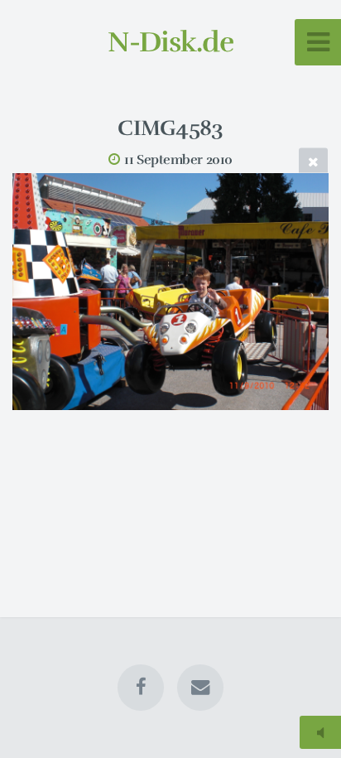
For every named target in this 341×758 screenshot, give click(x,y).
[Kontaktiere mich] (200, 687)
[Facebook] (141, 687)
